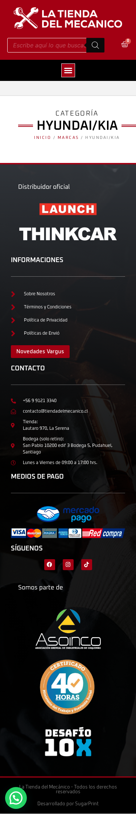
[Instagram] (68, 564)
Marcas (68, 138)
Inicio (42, 138)
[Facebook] (49, 564)
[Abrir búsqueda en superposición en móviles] (55, 45)
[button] (68, 70)
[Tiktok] (86, 564)
